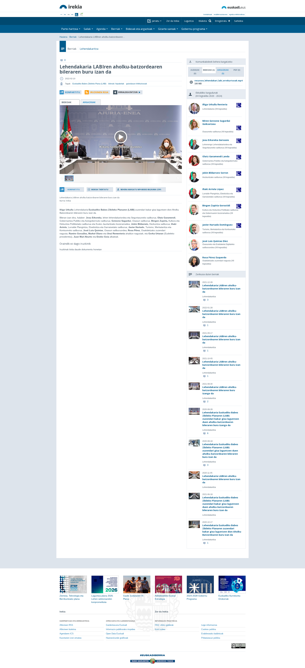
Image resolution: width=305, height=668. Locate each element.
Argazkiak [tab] (223, 72)
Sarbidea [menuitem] (238, 20)
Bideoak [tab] (209, 70)
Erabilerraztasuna (220, 14)
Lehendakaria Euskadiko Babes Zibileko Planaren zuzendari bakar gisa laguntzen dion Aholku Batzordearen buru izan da (221, 530)
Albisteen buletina (68, 629)
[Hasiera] (71, 7)
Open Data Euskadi (115, 634)
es (65, 14)
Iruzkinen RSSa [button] (99, 92)
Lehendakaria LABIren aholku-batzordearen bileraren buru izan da (221, 288)
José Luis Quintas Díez (215, 241)
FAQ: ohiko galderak (164, 625)
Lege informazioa (209, 625)
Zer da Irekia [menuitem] (172, 20)
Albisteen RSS (66, 625)
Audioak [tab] (195, 72)
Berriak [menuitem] (116, 29)
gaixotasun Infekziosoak (136, 84)
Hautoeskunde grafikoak (117, 638)
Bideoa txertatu (99, 189)
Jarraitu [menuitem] (156, 20)
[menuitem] (204, 21)
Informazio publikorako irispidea (120, 629)
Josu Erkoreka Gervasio (215, 140)
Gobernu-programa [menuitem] (193, 29)
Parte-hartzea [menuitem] (70, 29)
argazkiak (89, 102)
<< (61, 14)
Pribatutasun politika (210, 638)
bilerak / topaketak (116, 84)
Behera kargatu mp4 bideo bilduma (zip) (141, 189)
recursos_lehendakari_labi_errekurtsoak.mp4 (215, 80)
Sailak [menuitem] (87, 29)
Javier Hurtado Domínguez (217, 224)
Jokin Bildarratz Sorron (215, 172)
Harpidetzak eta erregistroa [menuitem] (74, 621)
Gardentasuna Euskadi (116, 625)
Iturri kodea (160, 629)
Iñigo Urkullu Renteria (214, 104)
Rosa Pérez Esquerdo (214, 257)
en (72, 14)
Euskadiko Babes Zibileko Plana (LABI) (89, 84)
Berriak (73, 37)
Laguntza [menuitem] (189, 20)
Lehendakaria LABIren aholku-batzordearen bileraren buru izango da (219, 390)
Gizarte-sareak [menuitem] (167, 29)
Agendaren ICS (67, 634)
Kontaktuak (207, 14)
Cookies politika (208, 629)
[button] (70, 92)
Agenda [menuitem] (101, 29)
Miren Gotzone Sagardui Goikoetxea (216, 122)
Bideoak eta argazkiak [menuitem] (139, 29)
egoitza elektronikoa (236, 14)
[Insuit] (76, 14)
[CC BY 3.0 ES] (238, 645)
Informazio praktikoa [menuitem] (166, 621)
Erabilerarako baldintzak (212, 634)
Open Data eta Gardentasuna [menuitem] (120, 621)
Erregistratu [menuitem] (221, 20)
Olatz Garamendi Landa (215, 156)
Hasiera (63, 37)
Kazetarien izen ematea (70, 638)
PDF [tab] (237, 70)
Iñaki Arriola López (213, 189)
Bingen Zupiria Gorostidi (216, 205)
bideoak (66, 102)
